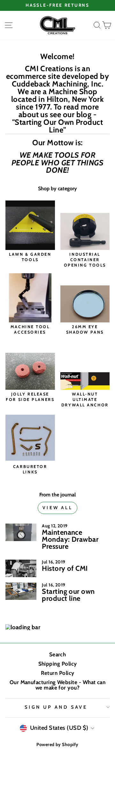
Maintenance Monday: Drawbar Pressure (70, 539)
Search (57, 654)
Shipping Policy (57, 663)
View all (57, 507)
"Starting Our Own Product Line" (57, 126)
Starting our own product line (68, 595)
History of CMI (65, 568)
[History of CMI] (20, 568)
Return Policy (57, 673)
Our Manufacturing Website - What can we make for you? (58, 685)
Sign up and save (56, 707)
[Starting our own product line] (20, 591)
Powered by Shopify (57, 744)
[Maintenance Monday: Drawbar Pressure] (20, 532)
